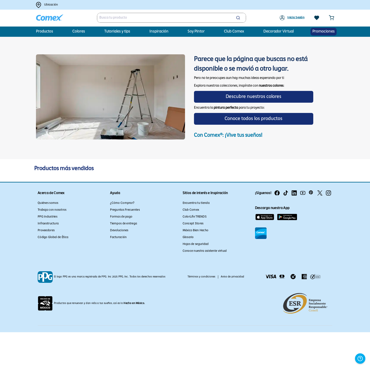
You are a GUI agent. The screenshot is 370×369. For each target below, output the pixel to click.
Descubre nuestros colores (253, 96)
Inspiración (159, 32)
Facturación (118, 237)
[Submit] (239, 17)
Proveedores (46, 230)
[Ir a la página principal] (49, 17)
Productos (44, 32)
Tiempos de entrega (123, 223)
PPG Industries (47, 216)
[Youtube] (303, 193)
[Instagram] (328, 193)
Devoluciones (119, 230)
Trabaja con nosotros (52, 210)
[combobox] (171, 17)
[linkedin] (294, 193)
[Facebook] (277, 193)
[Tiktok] (285, 193)
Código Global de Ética (53, 237)
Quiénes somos (48, 203)
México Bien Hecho (196, 230)
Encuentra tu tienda (196, 203)
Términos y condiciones (201, 277)
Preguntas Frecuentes (125, 210)
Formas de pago (121, 216)
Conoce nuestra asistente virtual (205, 251)
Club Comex (191, 210)
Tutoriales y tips (117, 32)
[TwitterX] (320, 193)
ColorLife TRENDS (195, 216)
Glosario (188, 237)
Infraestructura (48, 223)
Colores (78, 32)
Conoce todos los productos (253, 118)
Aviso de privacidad (232, 277)
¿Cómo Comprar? (122, 203)
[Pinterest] (311, 193)
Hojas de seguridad (196, 244)
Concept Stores (193, 223)
